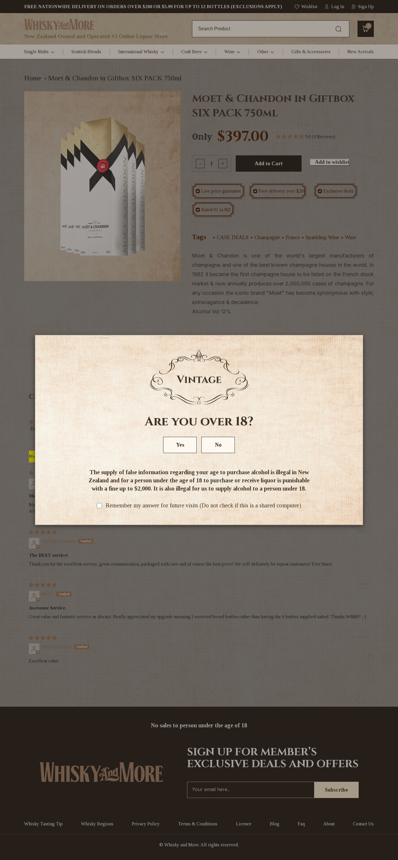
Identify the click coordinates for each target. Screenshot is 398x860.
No (218, 445)
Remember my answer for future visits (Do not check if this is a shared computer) (203, 505)
